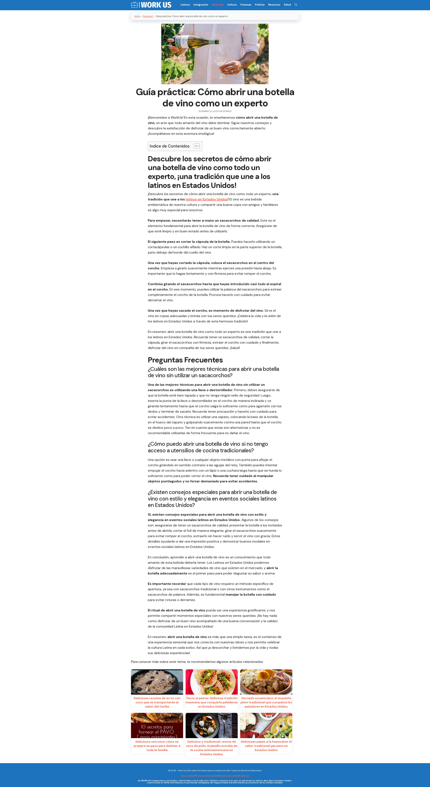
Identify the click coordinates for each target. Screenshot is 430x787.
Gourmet (218, 4)
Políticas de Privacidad (207, 775)
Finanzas (245, 4)
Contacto (244, 775)
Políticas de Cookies (229, 775)
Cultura (232, 4)
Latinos (185, 4)
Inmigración (201, 4)
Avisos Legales (188, 775)
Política (260, 4)
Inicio (137, 16)
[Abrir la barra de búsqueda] (296, 5)
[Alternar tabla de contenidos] (195, 146)
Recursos (274, 4)
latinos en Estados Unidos (207, 199)
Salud (287, 4)
